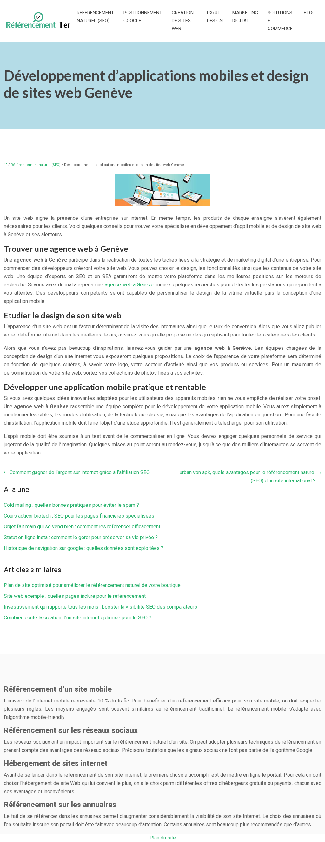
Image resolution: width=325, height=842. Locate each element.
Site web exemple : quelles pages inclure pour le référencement (75, 596)
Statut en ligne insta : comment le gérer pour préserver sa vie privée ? (81, 537)
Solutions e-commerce (280, 20)
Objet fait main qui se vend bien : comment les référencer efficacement (82, 527)
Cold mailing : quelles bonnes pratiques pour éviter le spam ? (71, 505)
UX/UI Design (215, 16)
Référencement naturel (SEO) (95, 16)
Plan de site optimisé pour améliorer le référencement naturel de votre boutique (92, 585)
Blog (309, 13)
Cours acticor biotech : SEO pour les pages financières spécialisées (79, 516)
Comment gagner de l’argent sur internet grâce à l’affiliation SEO (80, 472)
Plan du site (162, 838)
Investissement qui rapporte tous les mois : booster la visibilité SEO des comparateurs (100, 607)
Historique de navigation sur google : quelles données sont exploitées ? (83, 548)
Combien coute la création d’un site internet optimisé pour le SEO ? (77, 618)
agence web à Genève (129, 285)
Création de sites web (183, 20)
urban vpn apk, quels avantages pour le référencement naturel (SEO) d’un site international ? (247, 476)
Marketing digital (245, 16)
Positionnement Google (142, 16)
